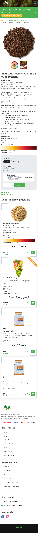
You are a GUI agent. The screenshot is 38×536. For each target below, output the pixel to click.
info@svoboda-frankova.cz (14, 505)
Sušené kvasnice (8, 440)
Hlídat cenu (5, 192)
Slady (6, 20)
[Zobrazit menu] (35, 3)
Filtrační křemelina (8, 444)
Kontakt (5, 474)
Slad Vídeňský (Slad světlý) (11, 223)
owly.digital (27, 530)
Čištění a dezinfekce (9, 455)
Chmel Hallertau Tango (10, 278)
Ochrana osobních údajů (10, 482)
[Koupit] (33, 252)
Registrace (6, 470)
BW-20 (5, 377)
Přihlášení (6, 467)
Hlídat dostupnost (7, 194)
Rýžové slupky (7, 451)
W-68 (4, 328)
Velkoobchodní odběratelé (11, 486)
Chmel (5, 432)
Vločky (5, 448)
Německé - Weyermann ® (18, 20)
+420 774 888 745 (11, 501)
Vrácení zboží (7, 490)
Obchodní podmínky (9, 478)
